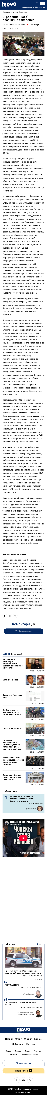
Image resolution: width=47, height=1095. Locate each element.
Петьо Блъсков (28, 994)
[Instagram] (30, 1080)
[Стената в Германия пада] (35, 696)
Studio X (29, 1092)
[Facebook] (17, 1080)
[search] (37, 3)
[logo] (9, 4)
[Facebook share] (5, 616)
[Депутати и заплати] (35, 728)
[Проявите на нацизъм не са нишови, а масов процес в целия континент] (35, 761)
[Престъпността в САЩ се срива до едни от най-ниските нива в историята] (23, 957)
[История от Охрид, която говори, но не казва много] (35, 777)
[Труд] (23, 1030)
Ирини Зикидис (30, 809)
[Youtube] (23, 1080)
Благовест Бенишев (17, 25)
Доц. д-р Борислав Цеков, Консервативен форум (25, 1013)
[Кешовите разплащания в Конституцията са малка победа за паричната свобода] (35, 744)
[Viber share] (10, 616)
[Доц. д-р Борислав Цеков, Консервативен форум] (38, 1013)
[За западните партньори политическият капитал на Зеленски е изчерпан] (35, 663)
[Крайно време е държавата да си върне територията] (35, 712)
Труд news (38, 979)
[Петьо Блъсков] (38, 994)
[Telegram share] (15, 616)
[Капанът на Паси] (35, 680)
